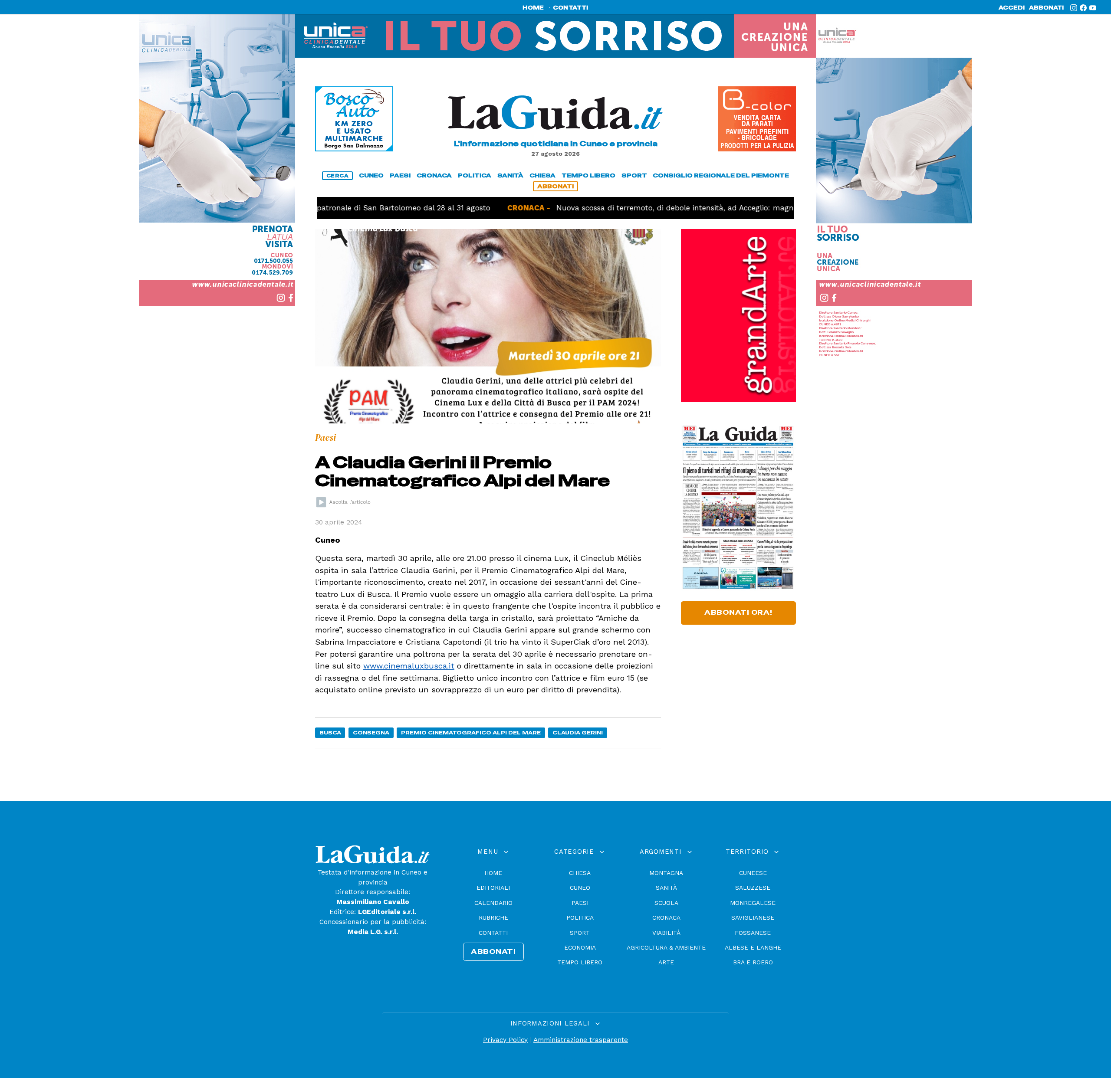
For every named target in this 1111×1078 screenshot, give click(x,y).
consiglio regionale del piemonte (721, 175)
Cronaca (666, 917)
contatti (570, 7)
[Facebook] (1083, 7)
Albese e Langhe (753, 947)
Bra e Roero (753, 962)
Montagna (666, 872)
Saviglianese (752, 917)
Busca (330, 732)
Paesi (580, 902)
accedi (1012, 7)
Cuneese (753, 872)
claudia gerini (577, 732)
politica (474, 175)
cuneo (371, 175)
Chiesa (580, 872)
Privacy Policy (505, 1040)
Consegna (371, 732)
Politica (580, 917)
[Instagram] (1073, 7)
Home (493, 872)
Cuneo (580, 887)
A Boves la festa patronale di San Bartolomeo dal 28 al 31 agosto (338, 207)
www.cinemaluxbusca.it (408, 665)
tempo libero (588, 175)
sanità (510, 175)
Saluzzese (752, 887)
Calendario (493, 902)
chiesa (542, 175)
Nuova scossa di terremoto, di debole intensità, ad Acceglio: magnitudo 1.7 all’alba (661, 207)
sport (634, 175)
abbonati (1046, 7)
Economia (580, 947)
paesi (400, 175)
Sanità (666, 887)
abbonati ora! (738, 612)
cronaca (434, 175)
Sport (580, 932)
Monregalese (753, 902)
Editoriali (493, 887)
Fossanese (753, 932)
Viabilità (666, 932)
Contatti (493, 932)
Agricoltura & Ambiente (666, 947)
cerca (337, 176)
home (533, 7)
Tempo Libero (579, 962)
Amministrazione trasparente (580, 1040)
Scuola (666, 902)
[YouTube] (1092, 7)
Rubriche (493, 917)
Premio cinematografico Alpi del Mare (471, 732)
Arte (666, 962)
